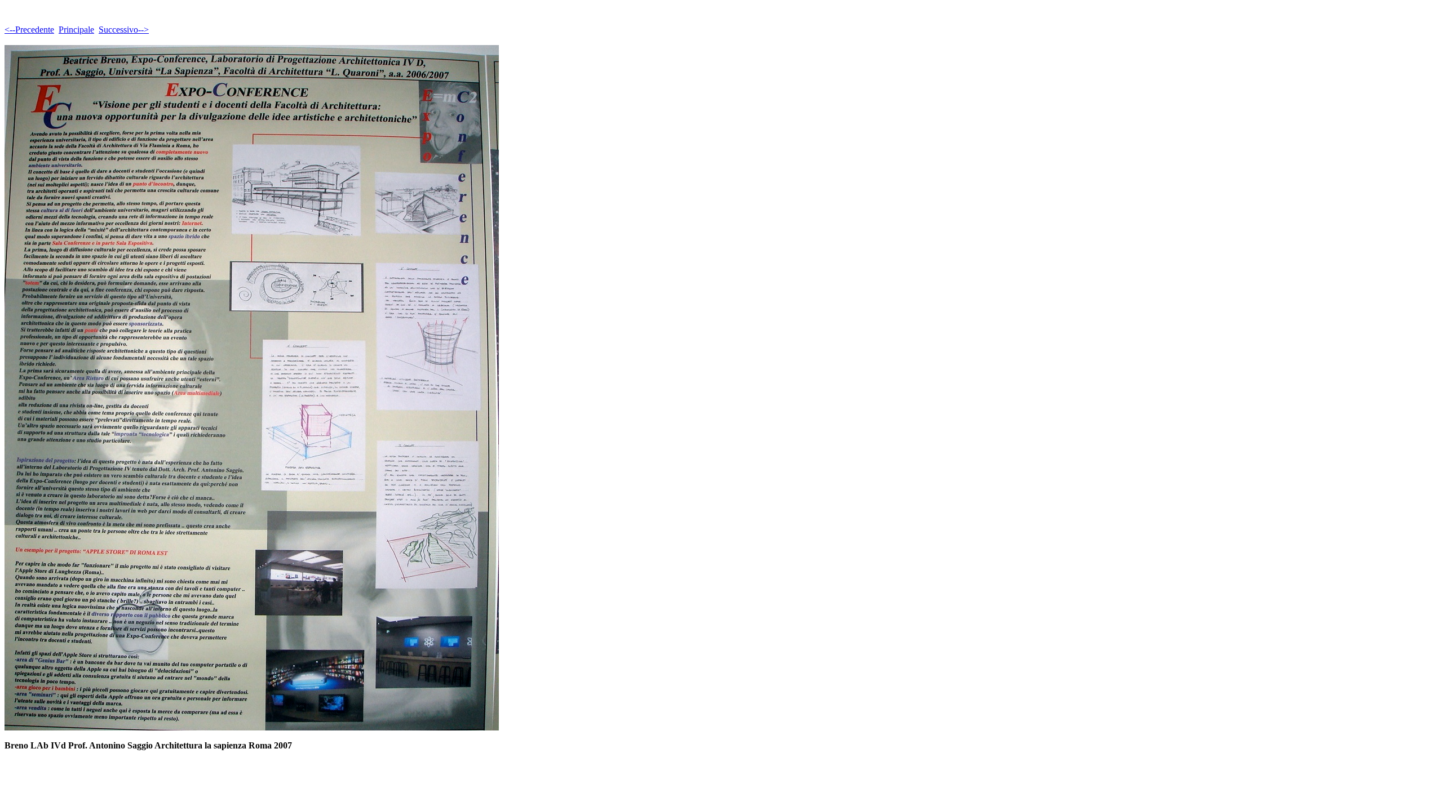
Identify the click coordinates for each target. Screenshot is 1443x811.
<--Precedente (29, 29)
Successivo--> (124, 29)
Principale (76, 29)
